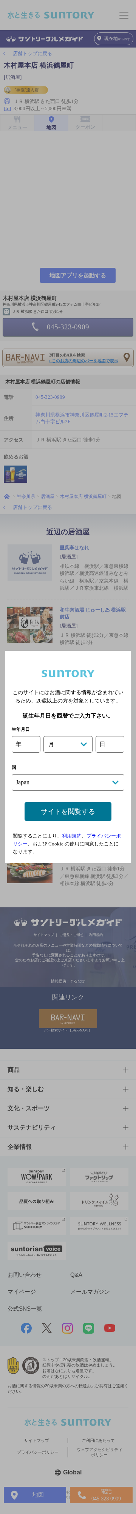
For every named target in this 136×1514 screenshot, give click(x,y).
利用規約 (72, 836)
